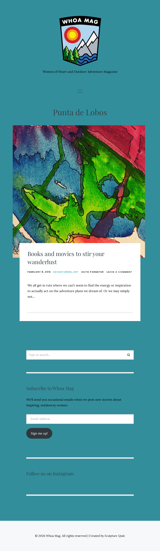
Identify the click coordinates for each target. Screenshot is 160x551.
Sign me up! (39, 433)
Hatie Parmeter (92, 272)
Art (76, 272)
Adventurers (62, 272)
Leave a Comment (119, 272)
